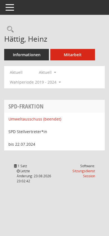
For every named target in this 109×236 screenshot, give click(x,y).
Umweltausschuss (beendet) (34, 119)
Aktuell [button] (46, 72)
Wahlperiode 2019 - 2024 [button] (34, 82)
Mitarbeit (73, 54)
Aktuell (16, 72)
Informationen (27, 54)
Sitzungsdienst (83, 173)
